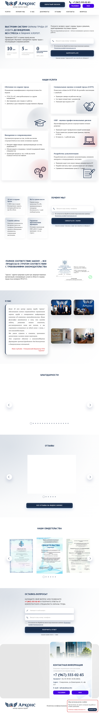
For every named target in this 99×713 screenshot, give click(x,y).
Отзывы (58, 12)
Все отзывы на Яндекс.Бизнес (50, 505)
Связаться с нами (73, 221)
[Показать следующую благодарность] (89, 405)
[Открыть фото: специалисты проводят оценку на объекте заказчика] (84, 307)
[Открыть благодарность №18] (21, 402)
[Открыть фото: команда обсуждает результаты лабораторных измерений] (61, 307)
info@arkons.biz (66, 688)
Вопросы (83, 12)
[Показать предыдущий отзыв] (9, 477)
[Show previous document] (9, 558)
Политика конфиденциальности (65, 48)
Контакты (70, 12)
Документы (44, 12)
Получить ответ (49, 630)
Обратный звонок (52, 4)
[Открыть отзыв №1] (51, 474)
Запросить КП (72, 53)
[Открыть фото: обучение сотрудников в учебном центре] (61, 336)
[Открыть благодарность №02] (78, 402)
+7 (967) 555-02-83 (32, 601)
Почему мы (20, 12)
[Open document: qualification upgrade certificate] (49, 556)
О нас (32, 12)
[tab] (31, 423)
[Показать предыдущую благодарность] (9, 405)
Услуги (7, 12)
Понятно (92, 709)
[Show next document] (89, 558)
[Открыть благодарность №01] (49, 402)
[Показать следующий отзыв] (89, 477)
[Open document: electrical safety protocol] (78, 556)
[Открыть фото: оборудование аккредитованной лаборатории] (84, 336)
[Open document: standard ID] (21, 556)
